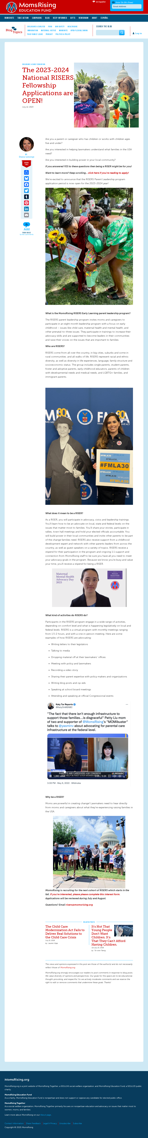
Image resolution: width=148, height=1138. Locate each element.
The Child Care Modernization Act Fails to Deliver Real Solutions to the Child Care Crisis (65, 932)
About (94, 18)
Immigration (32, 30)
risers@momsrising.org (79, 904)
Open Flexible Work (79, 30)
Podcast (49, 34)
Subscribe (77, 1123)
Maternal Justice (48, 30)
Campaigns (37, 18)
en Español (101, 2)
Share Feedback (33, 1123)
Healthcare (73, 26)
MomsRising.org (33, 7)
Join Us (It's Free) (124, 2)
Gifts (72, 18)
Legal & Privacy (50, 1123)
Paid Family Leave (35, 34)
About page (45, 1115)
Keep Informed (60, 18)
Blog (47, 18)
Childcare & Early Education (33, 64)
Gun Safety (60, 26)
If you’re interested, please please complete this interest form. (85, 894)
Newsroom (83, 18)
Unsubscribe (65, 1123)
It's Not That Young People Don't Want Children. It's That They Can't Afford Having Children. (108, 935)
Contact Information (14, 1123)
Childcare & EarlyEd (36, 26)
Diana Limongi (26, 157)
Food (50, 26)
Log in (138, 33)
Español (104, 18)
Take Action (23, 18)
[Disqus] (89, 1022)
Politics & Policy (63, 34)
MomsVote (9, 18)
